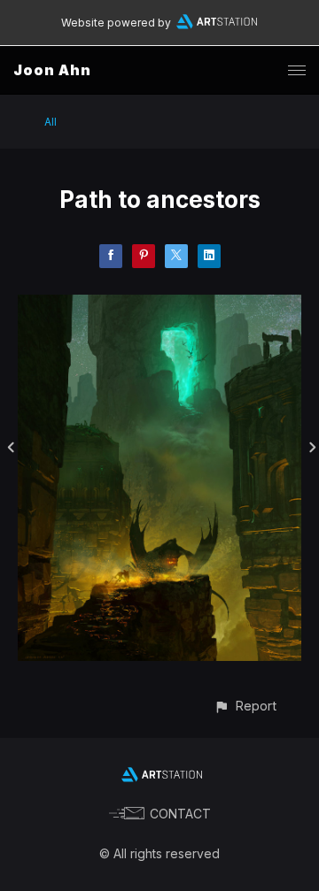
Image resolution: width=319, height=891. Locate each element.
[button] (245, 705)
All (50, 121)
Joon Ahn (52, 70)
